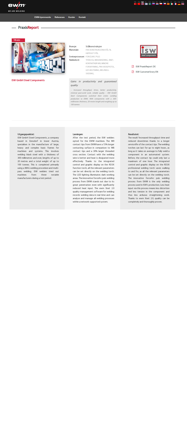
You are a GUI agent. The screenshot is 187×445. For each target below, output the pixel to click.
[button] (38, 61)
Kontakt (82, 17)
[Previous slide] (17, 58)
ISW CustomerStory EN (146, 72)
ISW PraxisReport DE (145, 67)
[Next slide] (59, 58)
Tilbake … (18, 40)
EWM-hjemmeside (42, 17)
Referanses (60, 17)
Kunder (71, 17)
